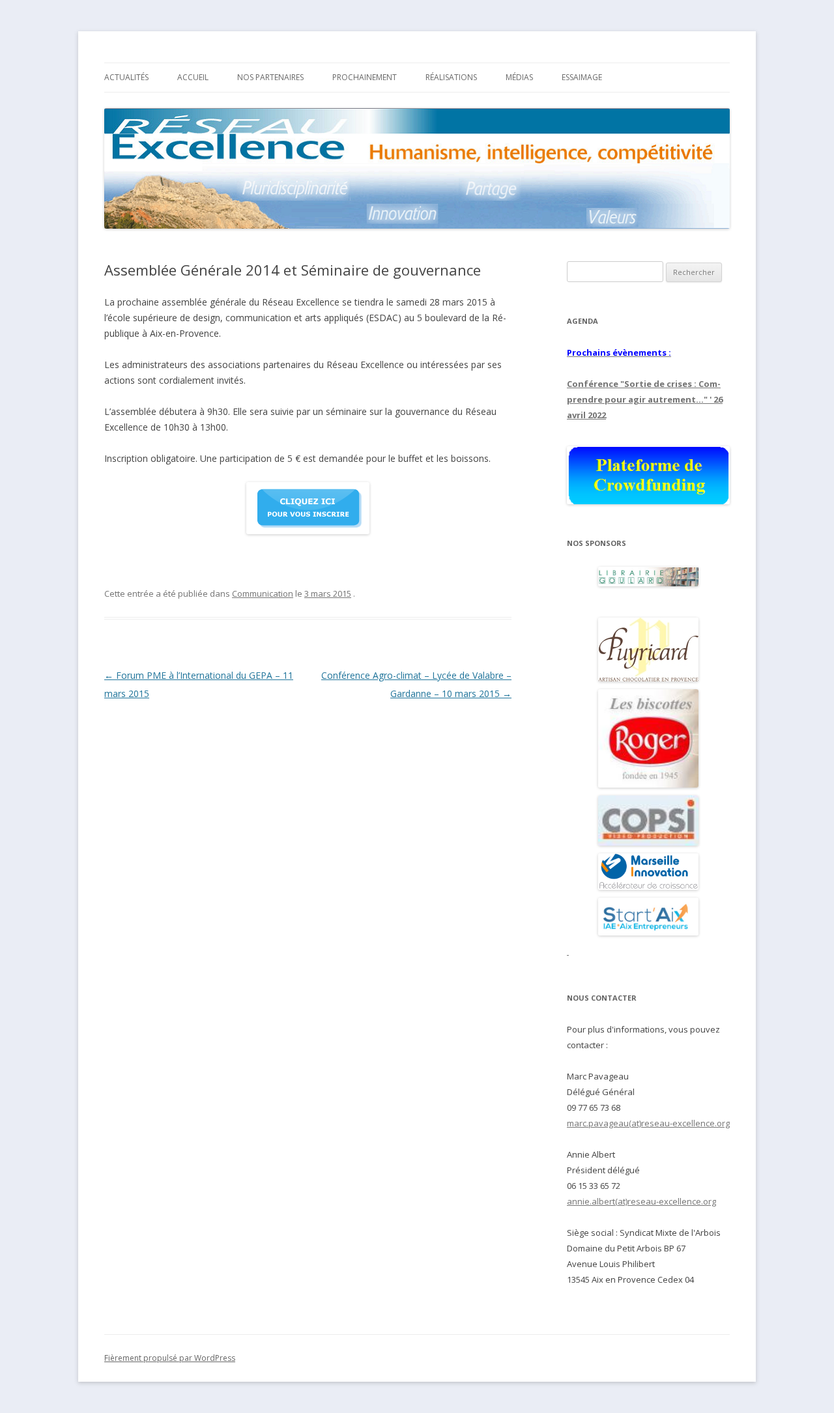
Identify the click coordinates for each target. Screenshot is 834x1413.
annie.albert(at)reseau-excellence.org (641, 1201)
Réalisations (451, 77)
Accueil (192, 77)
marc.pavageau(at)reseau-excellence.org (648, 1123)
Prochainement (364, 77)
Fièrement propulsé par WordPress (169, 1357)
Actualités (126, 77)
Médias (519, 77)
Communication (262, 593)
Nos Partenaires (270, 77)
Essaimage (582, 77)
